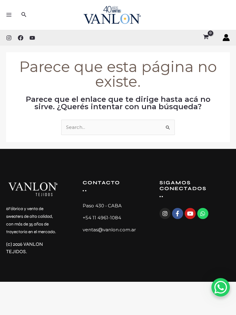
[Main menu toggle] (8, 15)
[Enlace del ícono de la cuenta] (226, 37)
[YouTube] (32, 38)
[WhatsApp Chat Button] (220, 287)
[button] (24, 15)
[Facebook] (20, 38)
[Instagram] (9, 38)
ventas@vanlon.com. (107, 230)
